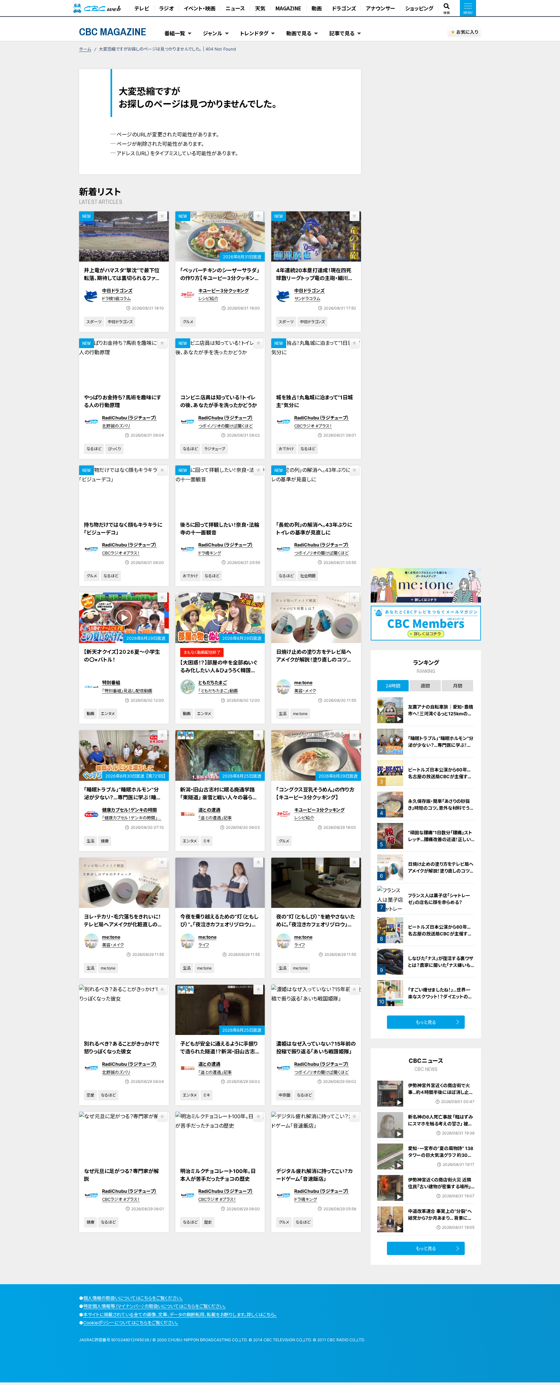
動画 (316, 8)
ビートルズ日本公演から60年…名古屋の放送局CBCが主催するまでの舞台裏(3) (440, 776)
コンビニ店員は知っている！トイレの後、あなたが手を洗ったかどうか (218, 401)
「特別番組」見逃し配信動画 (127, 690)
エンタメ (108, 713)
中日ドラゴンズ (117, 290)
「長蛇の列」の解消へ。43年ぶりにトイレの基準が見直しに (314, 529)
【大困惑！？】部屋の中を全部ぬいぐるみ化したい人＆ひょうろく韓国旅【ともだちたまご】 (218, 670)
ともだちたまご (212, 682)
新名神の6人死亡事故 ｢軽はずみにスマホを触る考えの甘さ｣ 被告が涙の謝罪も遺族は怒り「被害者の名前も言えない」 (440, 1127)
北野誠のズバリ (116, 425)
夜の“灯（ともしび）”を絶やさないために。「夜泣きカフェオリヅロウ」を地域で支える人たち (315, 924)
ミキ (206, 841)
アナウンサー (380, 8)
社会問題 (308, 575)
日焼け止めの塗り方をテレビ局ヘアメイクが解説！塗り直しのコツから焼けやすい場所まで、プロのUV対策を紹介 (316, 663)
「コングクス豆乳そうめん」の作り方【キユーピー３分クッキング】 (315, 793)
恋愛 (90, 1095)
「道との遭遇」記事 (215, 817)
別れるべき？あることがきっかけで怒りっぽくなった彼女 (121, 1047)
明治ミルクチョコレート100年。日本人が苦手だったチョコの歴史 (218, 1175)
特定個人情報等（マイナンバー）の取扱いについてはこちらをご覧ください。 (154, 1306)
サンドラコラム (307, 298)
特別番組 (111, 682)
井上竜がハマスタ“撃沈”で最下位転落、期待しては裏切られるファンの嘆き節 (122, 278)
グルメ (188, 321)
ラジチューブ (214, 448)
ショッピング (419, 8)
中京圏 (284, 1095)
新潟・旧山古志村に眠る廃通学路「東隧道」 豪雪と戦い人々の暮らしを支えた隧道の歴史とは (218, 797)
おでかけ (286, 448)
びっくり (114, 448)
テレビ (141, 8)
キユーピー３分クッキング (223, 290)
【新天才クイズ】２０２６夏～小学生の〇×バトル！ (122, 656)
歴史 (208, 1222)
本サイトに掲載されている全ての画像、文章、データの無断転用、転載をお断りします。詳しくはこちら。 (180, 1314)
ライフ (203, 944)
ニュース (235, 8)
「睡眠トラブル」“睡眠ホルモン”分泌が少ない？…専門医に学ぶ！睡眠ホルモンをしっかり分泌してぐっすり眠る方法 (123, 801)
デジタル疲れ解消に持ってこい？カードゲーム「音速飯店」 (314, 1175)
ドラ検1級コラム (116, 298)
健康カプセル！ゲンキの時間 (129, 810)
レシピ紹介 (208, 298)
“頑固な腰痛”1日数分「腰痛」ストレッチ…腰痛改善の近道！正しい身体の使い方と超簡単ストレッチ (440, 839)
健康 (105, 841)
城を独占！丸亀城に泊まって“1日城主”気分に (314, 401)
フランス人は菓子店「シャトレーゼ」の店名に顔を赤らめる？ (439, 899)
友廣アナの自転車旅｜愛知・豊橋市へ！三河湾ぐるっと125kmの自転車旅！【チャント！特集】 (440, 713)
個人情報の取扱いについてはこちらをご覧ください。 (133, 1298)
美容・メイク (305, 690)
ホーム (85, 49)
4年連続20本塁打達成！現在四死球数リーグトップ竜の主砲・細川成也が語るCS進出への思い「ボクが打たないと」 (314, 282)
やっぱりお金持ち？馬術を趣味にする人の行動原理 (122, 401)
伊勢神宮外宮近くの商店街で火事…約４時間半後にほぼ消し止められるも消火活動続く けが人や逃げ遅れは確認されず (440, 1096)
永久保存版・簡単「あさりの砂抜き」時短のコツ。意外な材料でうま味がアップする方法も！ (441, 807)
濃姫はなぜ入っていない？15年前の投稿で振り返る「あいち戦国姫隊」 (316, 1047)
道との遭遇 (209, 810)
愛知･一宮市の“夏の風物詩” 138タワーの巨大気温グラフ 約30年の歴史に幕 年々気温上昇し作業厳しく (440, 1158)
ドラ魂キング (209, 553)
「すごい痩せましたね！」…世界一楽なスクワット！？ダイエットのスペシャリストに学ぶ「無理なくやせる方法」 (441, 1000)
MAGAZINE (288, 8)
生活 (282, 713)
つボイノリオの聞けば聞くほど (225, 425)
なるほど (94, 448)
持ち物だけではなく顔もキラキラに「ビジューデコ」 (123, 529)
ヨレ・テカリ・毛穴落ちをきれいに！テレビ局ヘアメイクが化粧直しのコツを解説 (123, 924)
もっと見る (426, 1022)
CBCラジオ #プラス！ (313, 425)
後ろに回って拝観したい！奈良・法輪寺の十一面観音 (219, 529)
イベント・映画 (200, 8)
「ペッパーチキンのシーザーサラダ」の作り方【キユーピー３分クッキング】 (219, 278)
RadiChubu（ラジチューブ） (129, 417)
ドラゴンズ (344, 8)
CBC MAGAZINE (112, 32)
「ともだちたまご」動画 (218, 690)
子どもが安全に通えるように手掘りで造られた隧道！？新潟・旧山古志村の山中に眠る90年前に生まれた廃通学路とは (219, 1055)
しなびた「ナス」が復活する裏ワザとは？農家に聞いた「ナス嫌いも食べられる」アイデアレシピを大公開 (441, 968)
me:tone (303, 682)
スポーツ (94, 321)
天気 (260, 8)
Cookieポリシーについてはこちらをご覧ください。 (130, 1322)
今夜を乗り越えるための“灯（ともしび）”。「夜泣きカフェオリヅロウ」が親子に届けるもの (219, 924)
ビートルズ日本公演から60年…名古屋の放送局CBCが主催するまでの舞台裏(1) (440, 933)
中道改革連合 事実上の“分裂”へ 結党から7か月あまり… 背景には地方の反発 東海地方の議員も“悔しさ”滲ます (441, 1221)
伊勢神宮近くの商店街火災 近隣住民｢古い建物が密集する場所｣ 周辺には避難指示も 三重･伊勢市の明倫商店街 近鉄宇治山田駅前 (441, 1190)
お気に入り (467, 32)
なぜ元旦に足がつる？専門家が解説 (121, 1175)
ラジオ (166, 8)
